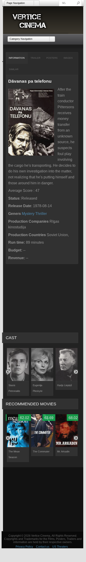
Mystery (28, 214)
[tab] (17, 58)
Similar (13, 69)
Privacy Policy (24, 546)
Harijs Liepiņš (64, 385)
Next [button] (75, 371)
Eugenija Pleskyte (37, 388)
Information (17, 58)
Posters (52, 58)
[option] (18, 372)
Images (68, 58)
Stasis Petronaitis (14, 388)
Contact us (42, 546)
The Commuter (41, 451)
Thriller (41, 214)
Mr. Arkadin (63, 451)
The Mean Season (14, 454)
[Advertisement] (43, 499)
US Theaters (60, 546)
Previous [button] (8, 371)
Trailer (35, 58)
